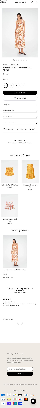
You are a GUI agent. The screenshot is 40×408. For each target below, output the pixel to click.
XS (5, 85)
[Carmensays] (20, 2)
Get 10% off (20, 374)
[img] (20, 291)
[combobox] (16, 390)
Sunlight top (17, 64)
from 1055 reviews (20, 292)
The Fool (10, 64)
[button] (18, 323)
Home (5, 64)
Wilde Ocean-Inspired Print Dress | (14, 271)
